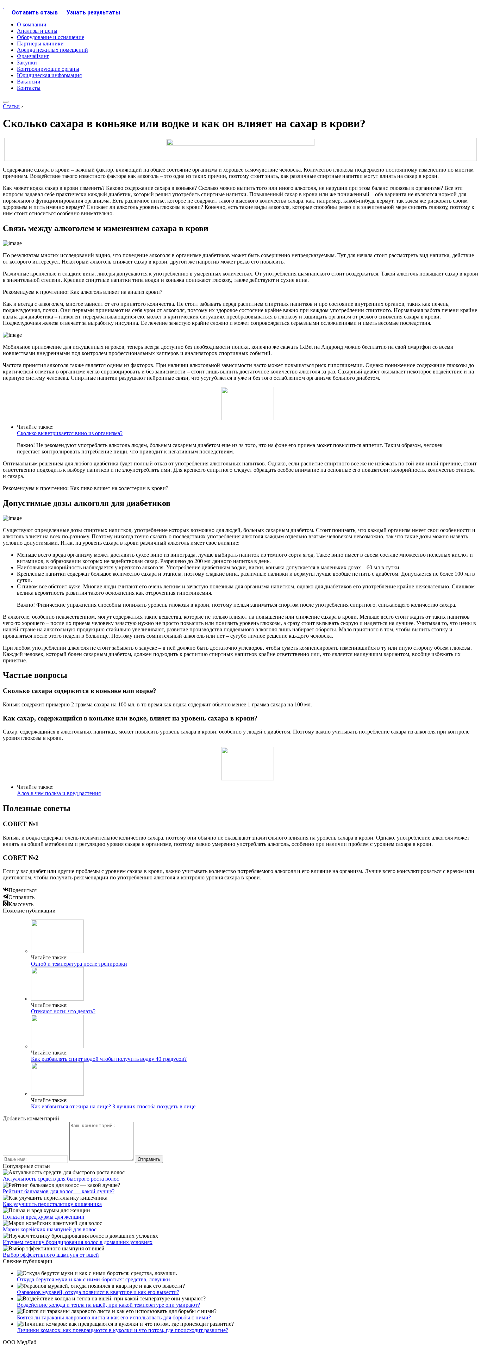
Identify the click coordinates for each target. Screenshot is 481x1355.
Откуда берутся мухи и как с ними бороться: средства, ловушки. (94, 1279)
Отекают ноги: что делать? (63, 1011)
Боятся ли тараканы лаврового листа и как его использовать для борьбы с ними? (114, 1317)
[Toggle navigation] (5, 102)
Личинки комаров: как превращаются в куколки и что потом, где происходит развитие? (122, 1330)
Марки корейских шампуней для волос (49, 1229)
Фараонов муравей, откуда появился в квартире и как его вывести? (98, 1292)
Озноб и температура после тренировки (79, 964)
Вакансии (28, 82)
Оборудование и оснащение (50, 37)
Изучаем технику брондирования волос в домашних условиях (77, 1242)
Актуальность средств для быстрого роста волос (61, 1179)
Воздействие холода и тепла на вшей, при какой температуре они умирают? (108, 1305)
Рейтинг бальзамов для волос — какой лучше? (58, 1191)
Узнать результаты (93, 12)
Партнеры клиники (40, 44)
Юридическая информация (49, 75)
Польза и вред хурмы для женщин (44, 1217)
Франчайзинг (33, 56)
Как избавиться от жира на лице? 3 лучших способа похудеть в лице (113, 1106)
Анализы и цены (37, 31)
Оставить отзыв (35, 12)
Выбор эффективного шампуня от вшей (51, 1255)
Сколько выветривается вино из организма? (70, 433)
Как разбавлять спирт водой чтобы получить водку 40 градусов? (109, 1059)
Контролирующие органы (48, 69)
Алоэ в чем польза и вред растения (59, 793)
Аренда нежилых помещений (52, 50)
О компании (31, 24)
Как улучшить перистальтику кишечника (52, 1204)
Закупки (27, 63)
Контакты (28, 88)
